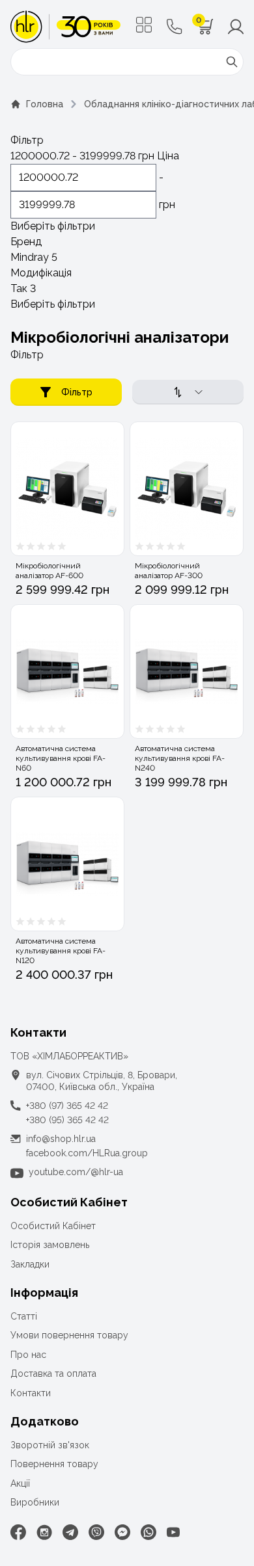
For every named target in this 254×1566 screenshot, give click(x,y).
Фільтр (76, 392)
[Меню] (144, 25)
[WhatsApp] (148, 1532)
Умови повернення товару (69, 1335)
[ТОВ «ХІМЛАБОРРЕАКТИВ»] (65, 26)
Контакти (30, 1393)
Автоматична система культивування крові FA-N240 (180, 758)
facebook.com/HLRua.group (87, 1153)
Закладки (29, 1264)
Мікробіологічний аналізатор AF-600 (49, 570)
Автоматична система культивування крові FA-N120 (61, 950)
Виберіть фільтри (52, 226)
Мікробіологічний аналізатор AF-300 (169, 570)
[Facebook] (18, 1532)
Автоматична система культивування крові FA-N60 (61, 758)
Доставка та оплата (53, 1373)
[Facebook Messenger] (122, 1532)
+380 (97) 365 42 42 (67, 1105)
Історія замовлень (49, 1245)
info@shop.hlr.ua (61, 1139)
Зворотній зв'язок (49, 1445)
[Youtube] (173, 1532)
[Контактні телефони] (174, 26)
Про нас (28, 1354)
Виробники (34, 1502)
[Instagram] (44, 1532)
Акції (20, 1483)
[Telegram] (70, 1532)
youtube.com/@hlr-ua (76, 1172)
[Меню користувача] (236, 26)
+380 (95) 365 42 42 (67, 1120)
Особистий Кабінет (53, 1226)
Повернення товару (54, 1464)
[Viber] (96, 1532)
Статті (23, 1316)
